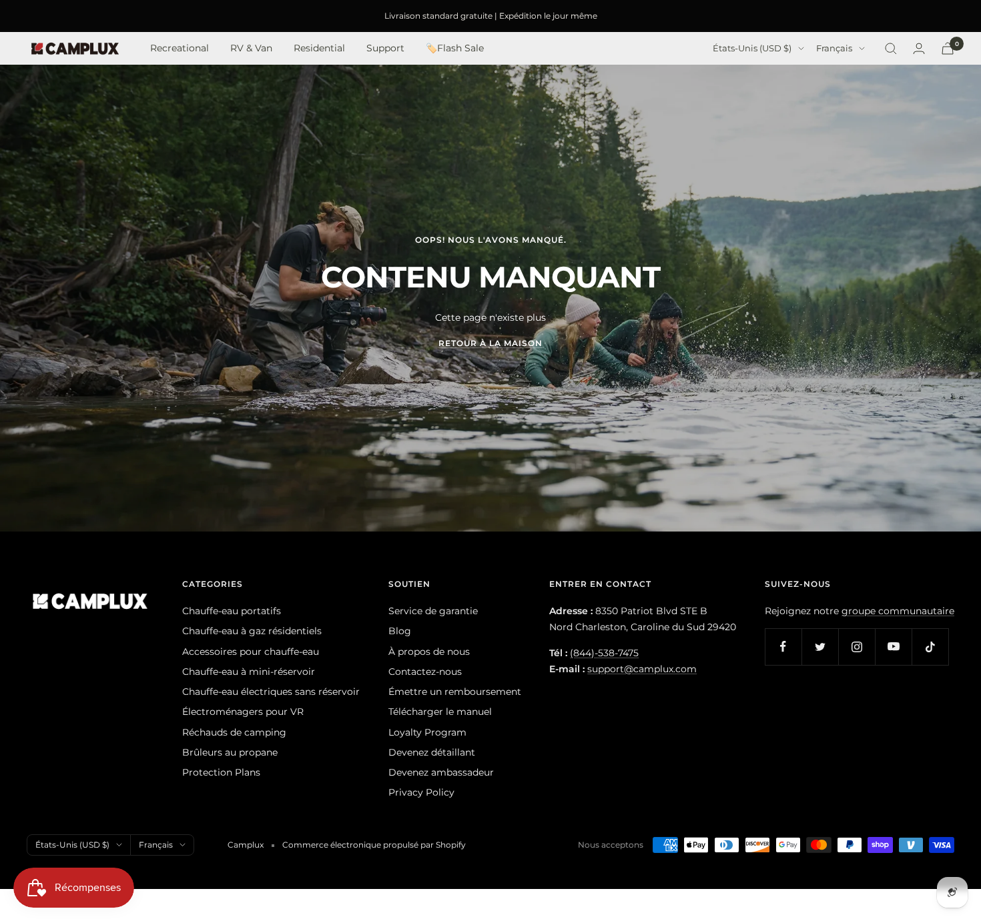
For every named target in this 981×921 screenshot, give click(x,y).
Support (385, 49)
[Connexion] (919, 48)
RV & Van (251, 49)
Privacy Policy (421, 792)
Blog (399, 631)
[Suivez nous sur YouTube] (893, 646)
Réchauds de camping (234, 732)
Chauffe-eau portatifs (231, 611)
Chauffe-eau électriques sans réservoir (271, 692)
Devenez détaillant (431, 752)
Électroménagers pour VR (243, 712)
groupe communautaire (898, 611)
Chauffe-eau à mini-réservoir (248, 672)
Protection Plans (221, 772)
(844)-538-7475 (604, 653)
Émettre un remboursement (454, 692)
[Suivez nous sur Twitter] (819, 646)
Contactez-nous (425, 672)
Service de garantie (433, 611)
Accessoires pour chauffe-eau (250, 652)
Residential (319, 49)
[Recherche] (891, 49)
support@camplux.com (642, 669)
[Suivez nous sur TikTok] (930, 646)
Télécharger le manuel (440, 712)
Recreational (179, 49)
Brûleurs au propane (230, 752)
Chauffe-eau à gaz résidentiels (252, 631)
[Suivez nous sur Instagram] (856, 646)
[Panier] (947, 48)
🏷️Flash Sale (455, 49)
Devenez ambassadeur (441, 772)
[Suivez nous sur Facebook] (783, 646)
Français (834, 48)
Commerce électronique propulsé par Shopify (374, 845)
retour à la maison (490, 343)
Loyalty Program (427, 732)
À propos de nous (429, 652)
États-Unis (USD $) (752, 48)
